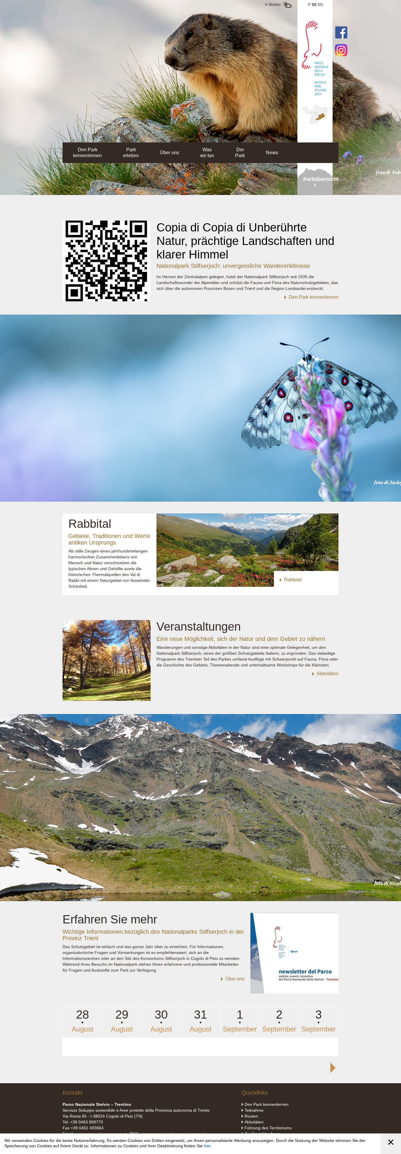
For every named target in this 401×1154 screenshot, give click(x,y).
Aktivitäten (254, 1122)
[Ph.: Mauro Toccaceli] (107, 300)
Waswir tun (207, 152)
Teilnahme (254, 1110)
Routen (251, 1116)
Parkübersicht (318, 179)
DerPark (240, 152)
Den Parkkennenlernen (87, 152)
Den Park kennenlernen (267, 1104)
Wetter (275, 4)
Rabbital (89, 523)
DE (314, 5)
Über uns (169, 152)
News (272, 152)
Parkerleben (131, 152)
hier (207, 1145)
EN (320, 5)
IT (309, 5)
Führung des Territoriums (268, 1128)
